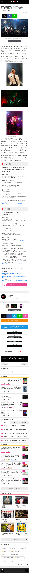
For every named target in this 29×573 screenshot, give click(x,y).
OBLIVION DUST (7, 372)
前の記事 (5, 364)
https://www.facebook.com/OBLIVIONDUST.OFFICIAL (15, 281)
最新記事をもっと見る (14, 488)
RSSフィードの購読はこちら (15, 320)
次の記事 (24, 364)
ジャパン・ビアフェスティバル (10, 554)
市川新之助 (22, 548)
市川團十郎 (12, 548)
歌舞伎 (4, 548)
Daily (5, 422)
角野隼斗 (21, 561)
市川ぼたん (6, 551)
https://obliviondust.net (7, 270)
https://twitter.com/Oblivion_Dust (10, 273)
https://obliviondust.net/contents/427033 (12, 264)
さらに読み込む (14, 539)
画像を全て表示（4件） (15, 41)
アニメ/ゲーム (20, 557)
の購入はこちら (13, 284)
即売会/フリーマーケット (9, 561)
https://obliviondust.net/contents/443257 (12, 203)
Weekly (14, 422)
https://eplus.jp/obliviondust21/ (16, 241)
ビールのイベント (16, 551)
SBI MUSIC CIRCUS (8, 557)
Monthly (24, 422)
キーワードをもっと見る (21, 564)
